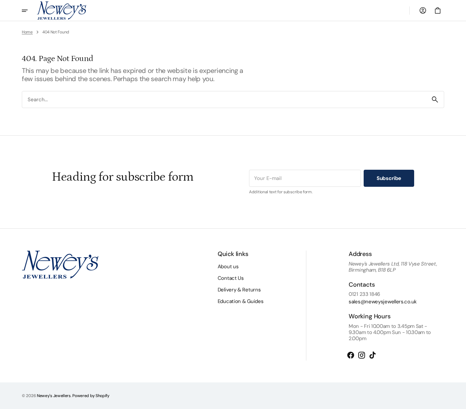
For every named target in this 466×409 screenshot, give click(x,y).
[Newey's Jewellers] (61, 10)
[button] (422, 10)
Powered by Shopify (91, 395)
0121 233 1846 (364, 294)
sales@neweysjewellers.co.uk (383, 302)
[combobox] (224, 99)
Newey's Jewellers (54, 395)
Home (27, 32)
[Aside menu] (29, 10)
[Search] (435, 99)
